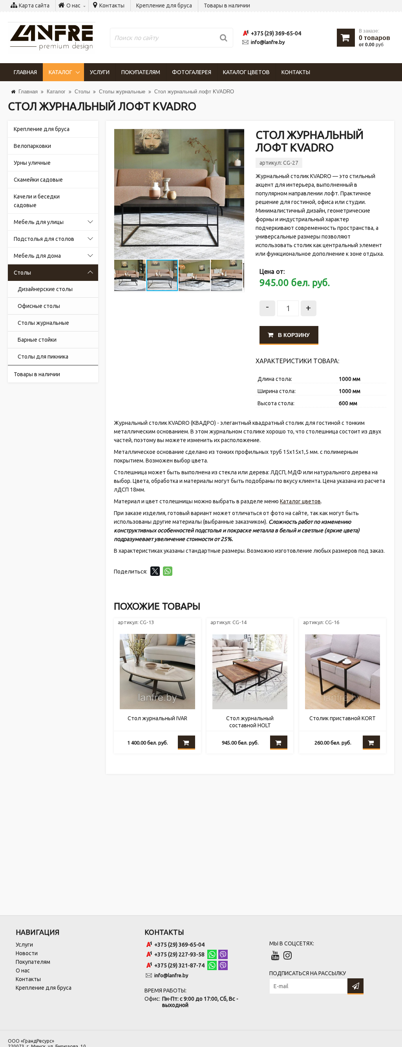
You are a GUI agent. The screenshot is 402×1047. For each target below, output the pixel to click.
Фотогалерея (191, 72)
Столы (22, 272)
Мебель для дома (37, 256)
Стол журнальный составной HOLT (250, 721)
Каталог (60, 72)
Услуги (100, 72)
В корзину (293, 335)
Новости (27, 953)
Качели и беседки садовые (37, 200)
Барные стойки (37, 340)
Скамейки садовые (38, 180)
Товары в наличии (227, 5)
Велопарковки (32, 146)
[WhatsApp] (167, 571)
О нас (23, 970)
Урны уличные (32, 163)
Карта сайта (34, 5)
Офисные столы (39, 306)
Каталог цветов (246, 72)
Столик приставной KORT (342, 718)
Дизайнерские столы (45, 289)
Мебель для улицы (39, 222)
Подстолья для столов (44, 239)
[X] (155, 571)
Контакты (111, 5)
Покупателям (140, 72)
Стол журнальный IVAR (157, 718)
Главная (25, 72)
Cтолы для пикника (43, 356)
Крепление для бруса (164, 5)
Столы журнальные (43, 323)
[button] (237, 136)
